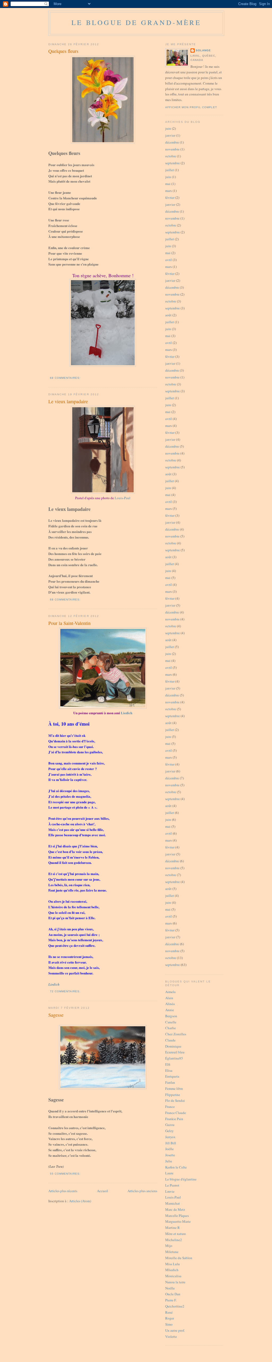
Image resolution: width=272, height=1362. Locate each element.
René (169, 1312)
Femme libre (174, 1088)
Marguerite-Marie (178, 1221)
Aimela (170, 991)
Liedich (126, 712)
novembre (172, 149)
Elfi (167, 1064)
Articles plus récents (62, 1190)
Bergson (171, 1016)
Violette (171, 1336)
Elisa (168, 1070)
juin (168, 128)
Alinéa (170, 1003)
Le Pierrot (172, 1185)
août (168, 315)
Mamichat (172, 1203)
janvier (170, 135)
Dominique (173, 1046)
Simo (169, 1324)
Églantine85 (174, 1058)
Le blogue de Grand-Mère (136, 22)
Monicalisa (173, 1275)
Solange (203, 50)
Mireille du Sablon (178, 1257)
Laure (169, 1173)
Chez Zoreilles (175, 1034)
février (170, 197)
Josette (170, 1155)
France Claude (175, 1112)
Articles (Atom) (80, 1201)
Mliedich (171, 1269)
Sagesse (55, 1015)
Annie (169, 1009)
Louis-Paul (122, 497)
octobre (170, 156)
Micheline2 (173, 1239)
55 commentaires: (66, 1173)
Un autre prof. (175, 1330)
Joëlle (169, 1148)
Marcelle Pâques (177, 1215)
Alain (169, 997)
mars (168, 190)
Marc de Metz (175, 1209)
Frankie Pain (174, 1118)
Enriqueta (172, 1076)
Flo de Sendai (175, 1100)
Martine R (172, 1227)
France (170, 1106)
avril (168, 259)
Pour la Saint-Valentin (69, 623)
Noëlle (170, 1288)
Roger (169, 1318)
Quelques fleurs (63, 51)
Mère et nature (175, 1233)
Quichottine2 (174, 1306)
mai (168, 183)
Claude (170, 1040)
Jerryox (170, 1136)
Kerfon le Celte (176, 1167)
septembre (172, 163)
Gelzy (169, 1130)
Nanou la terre (175, 1282)
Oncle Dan (172, 1294)
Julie (168, 1161)
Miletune (171, 1251)
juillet (169, 169)
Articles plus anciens (142, 1190)
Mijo (168, 1245)
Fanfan (170, 1082)
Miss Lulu (172, 1264)
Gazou (170, 1124)
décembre (172, 142)
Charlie (170, 1027)
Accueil (102, 1190)
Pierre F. (171, 1300)
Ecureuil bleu (175, 1052)
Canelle (170, 1022)
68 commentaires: (66, 377)
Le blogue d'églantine (181, 1179)
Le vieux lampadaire (68, 401)
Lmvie (170, 1191)
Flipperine (172, 1094)
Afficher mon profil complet (191, 107)
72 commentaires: (66, 991)
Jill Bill (170, 1143)
